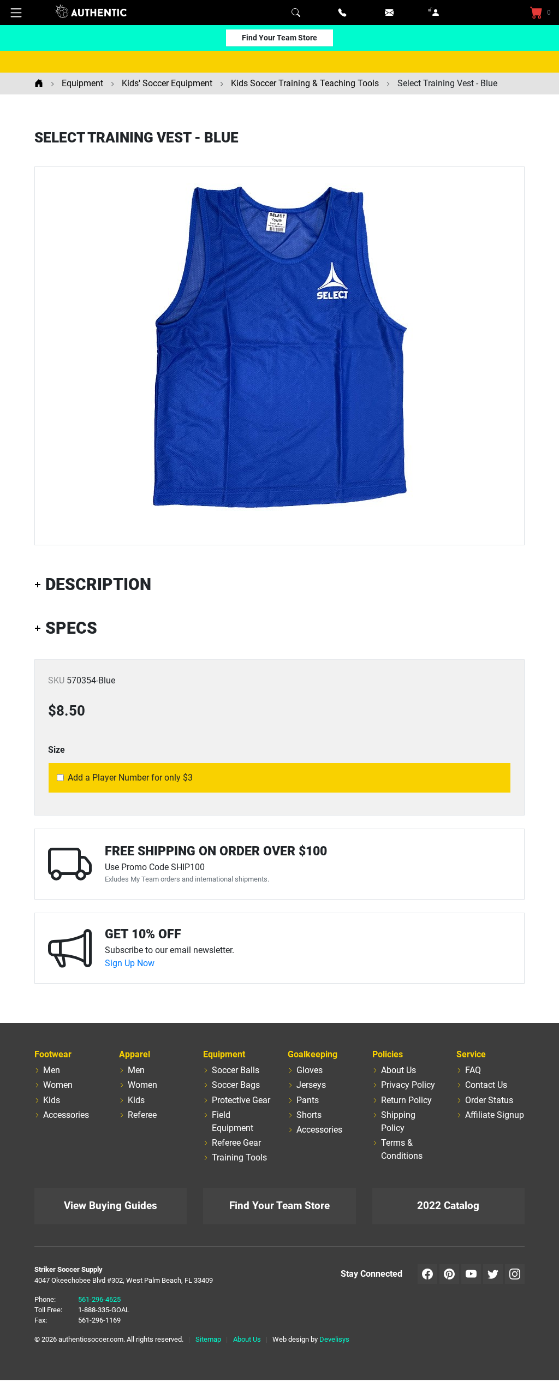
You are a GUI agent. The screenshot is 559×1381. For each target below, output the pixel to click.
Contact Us (486, 1085)
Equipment (224, 1054)
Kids (51, 1100)
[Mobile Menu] (16, 12)
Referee (142, 1115)
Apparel (134, 1054)
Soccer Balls (235, 1070)
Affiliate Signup (494, 1115)
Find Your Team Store (279, 37)
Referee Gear (236, 1143)
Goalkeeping (312, 1054)
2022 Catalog (448, 1205)
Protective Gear (241, 1100)
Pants (307, 1100)
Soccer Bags (236, 1085)
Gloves (309, 1070)
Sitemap (208, 1339)
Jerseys (311, 1085)
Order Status (489, 1100)
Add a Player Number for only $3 (130, 777)
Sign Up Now (129, 963)
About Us (398, 1070)
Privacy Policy (408, 1085)
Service (471, 1054)
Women (58, 1085)
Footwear (53, 1054)
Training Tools (239, 1157)
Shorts (309, 1115)
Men (51, 1070)
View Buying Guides (110, 1205)
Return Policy (406, 1100)
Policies (387, 1054)
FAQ (473, 1070)
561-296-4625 (99, 1299)
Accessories (66, 1115)
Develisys (334, 1339)
